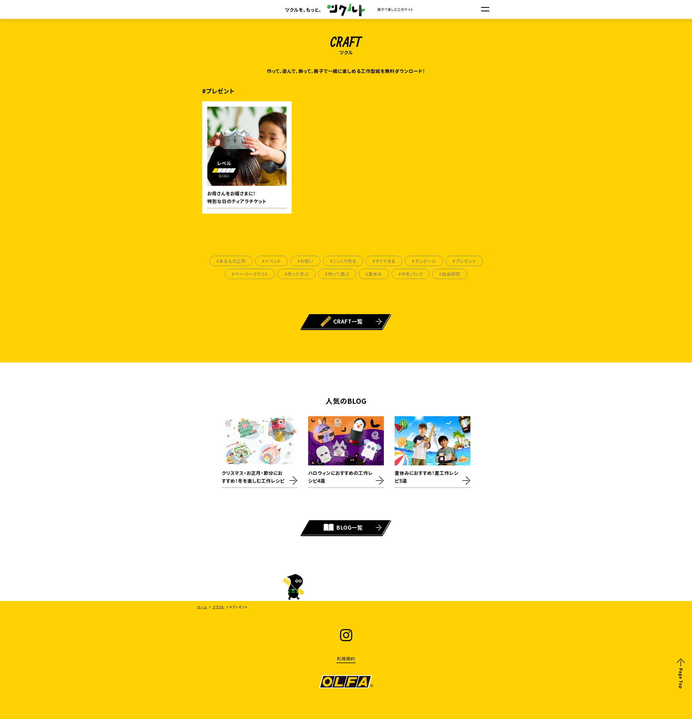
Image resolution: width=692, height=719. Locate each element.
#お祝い (305, 261)
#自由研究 (449, 274)
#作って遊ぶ (337, 274)
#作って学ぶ (296, 274)
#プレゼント (464, 261)
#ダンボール (424, 261)
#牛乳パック (410, 274)
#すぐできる (383, 261)
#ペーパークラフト (250, 274)
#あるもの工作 (231, 261)
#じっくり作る (343, 261)
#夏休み (373, 274)
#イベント (271, 261)
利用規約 (346, 658)
